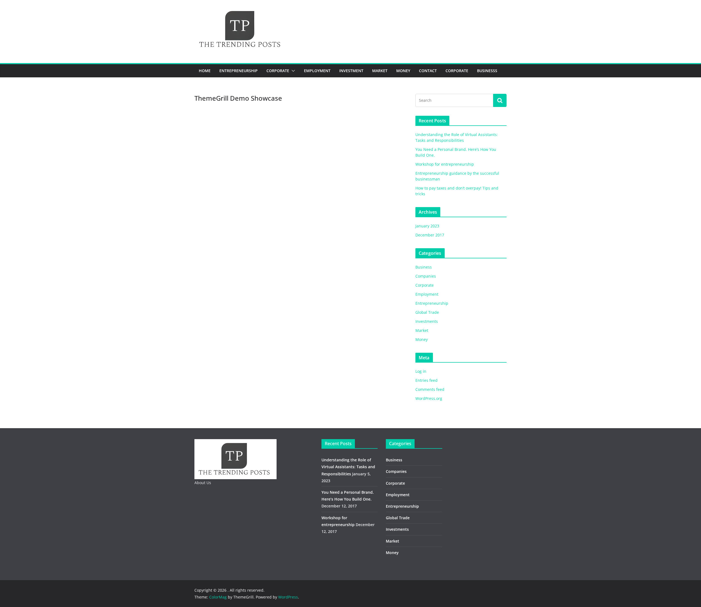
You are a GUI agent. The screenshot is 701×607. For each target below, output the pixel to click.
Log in (420, 371)
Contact (428, 70)
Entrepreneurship (238, 70)
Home (205, 70)
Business (423, 267)
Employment (317, 70)
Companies (425, 276)
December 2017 (429, 235)
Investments (426, 321)
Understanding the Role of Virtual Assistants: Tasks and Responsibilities (348, 466)
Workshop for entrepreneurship (444, 164)
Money (403, 70)
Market (379, 70)
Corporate (277, 70)
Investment (351, 70)
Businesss (487, 70)
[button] (292, 71)
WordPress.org (428, 398)
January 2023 (427, 225)
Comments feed (429, 389)
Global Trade (427, 312)
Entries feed (426, 380)
